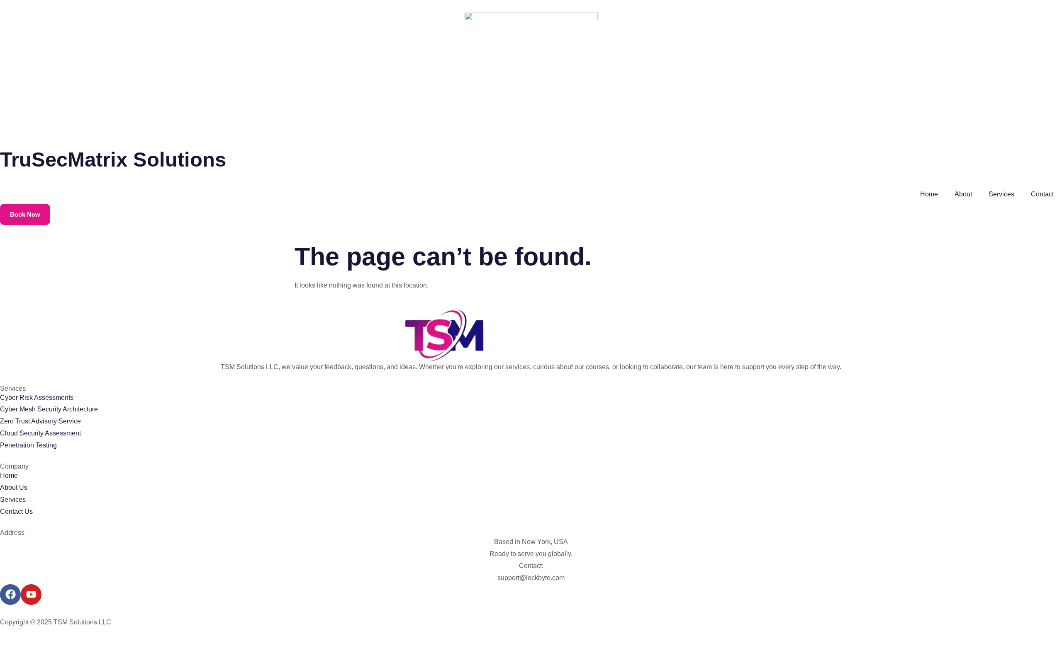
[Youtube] (31, 594)
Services (1001, 194)
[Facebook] (10, 594)
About (963, 194)
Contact (1042, 194)
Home (929, 194)
